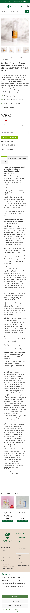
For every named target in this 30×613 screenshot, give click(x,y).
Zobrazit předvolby (15, 606)
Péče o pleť (23, 57)
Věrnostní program (22, 548)
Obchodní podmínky (7, 554)
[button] (2, 6)
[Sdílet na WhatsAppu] (2, 145)
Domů (2, 57)
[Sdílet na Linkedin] (12, 145)
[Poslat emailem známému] (10, 145)
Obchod (7, 57)
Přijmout (15, 596)
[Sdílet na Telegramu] (14, 145)
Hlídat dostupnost (9, 138)
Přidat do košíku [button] (7, 520)
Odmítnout (15, 601)
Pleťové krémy (4, 59)
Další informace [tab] (12, 158)
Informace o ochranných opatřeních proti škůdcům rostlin (8, 566)
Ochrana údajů (6, 557)
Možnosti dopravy (8, 141)
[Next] (26, 32)
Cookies (5, 560)
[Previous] (3, 32)
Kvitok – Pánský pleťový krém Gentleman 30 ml (22, 512)
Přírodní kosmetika (15, 57)
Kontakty (20, 562)
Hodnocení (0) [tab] (22, 158)
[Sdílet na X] (6, 145)
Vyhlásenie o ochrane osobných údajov (19, 610)
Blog (19, 558)
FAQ (4, 550)
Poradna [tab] (5, 161)
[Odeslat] (27, 11)
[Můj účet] (25, 6)
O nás (19, 552)
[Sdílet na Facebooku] (4, 145)
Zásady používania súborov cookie (6, 610)
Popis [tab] (4, 158)
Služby (19, 555)
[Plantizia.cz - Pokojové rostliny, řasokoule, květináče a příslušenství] (14, 6)
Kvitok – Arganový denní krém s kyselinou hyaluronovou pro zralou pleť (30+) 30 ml (7, 514)
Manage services (15, 592)
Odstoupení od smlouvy (23, 565)
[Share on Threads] (8, 145)
